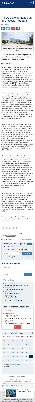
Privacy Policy (11, 376)
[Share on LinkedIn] (3, 28)
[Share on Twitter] (8, 28)
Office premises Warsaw (22, 380)
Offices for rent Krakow (20, 381)
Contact (23, 376)
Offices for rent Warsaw (8, 380)
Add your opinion (8, 63)
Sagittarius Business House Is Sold (16, 285)
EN (14, 257)
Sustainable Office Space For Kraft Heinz (24, 390)
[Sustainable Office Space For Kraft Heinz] (11, 393)
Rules (18, 376)
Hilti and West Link (11, 297)
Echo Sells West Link (12, 293)
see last (29, 243)
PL (26, 3)
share (9, 239)
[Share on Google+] (13, 28)
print (4, 239)
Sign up (17, 327)
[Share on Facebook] (18, 28)
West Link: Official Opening (14, 289)
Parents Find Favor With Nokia (15, 301)
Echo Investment (10, 236)
